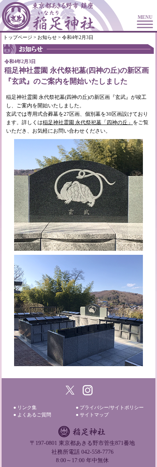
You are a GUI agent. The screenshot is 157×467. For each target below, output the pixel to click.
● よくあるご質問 (32, 415)
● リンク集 (25, 407)
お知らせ (47, 37)
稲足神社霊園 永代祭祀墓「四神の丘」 (88, 122)
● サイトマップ (92, 415)
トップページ (17, 37)
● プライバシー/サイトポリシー (110, 407)
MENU (145, 17)
